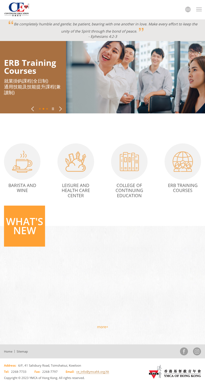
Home (8, 351)
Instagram (197, 351)
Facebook (184, 351)
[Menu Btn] (199, 9)
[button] (32, 108)
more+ (102, 326)
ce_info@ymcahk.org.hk (92, 372)
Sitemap (22, 351)
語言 (188, 9)
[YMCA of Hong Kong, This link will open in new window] (175, 371)
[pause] (53, 109)
